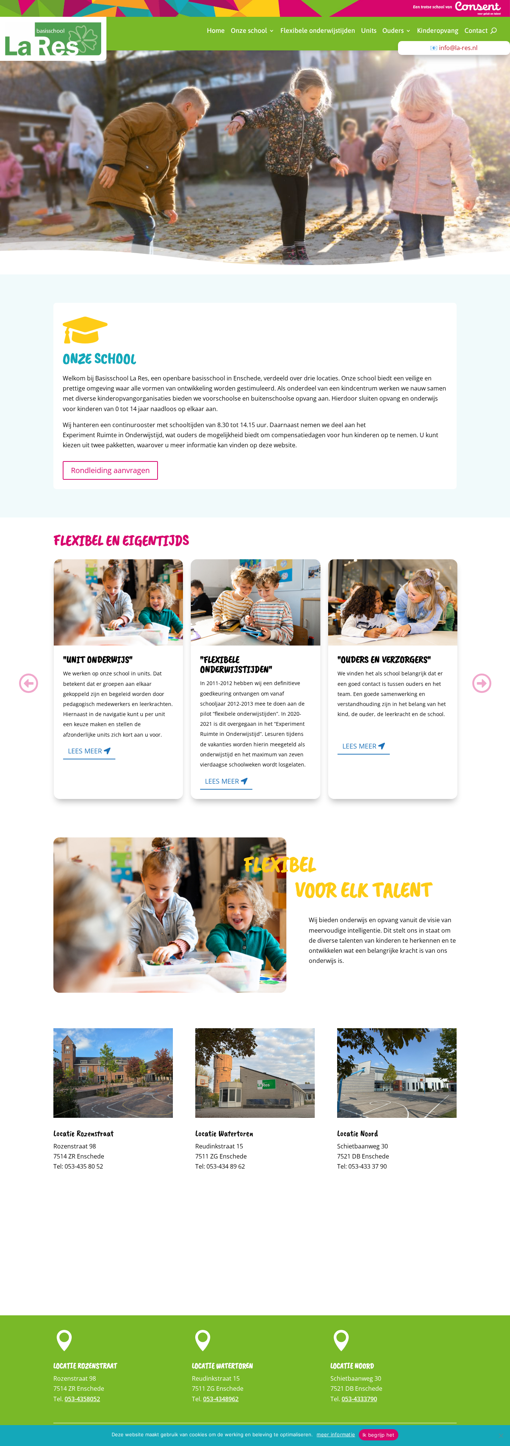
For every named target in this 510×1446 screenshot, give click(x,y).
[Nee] (500, 1435)
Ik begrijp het (379, 1435)
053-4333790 (359, 1399)
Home (216, 31)
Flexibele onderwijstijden (317, 31)
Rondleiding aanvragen (110, 470)
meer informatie (336, 1434)
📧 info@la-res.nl (454, 48)
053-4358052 (82, 1399)
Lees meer (85, 750)
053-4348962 (221, 1399)
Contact (476, 31)
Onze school (249, 31)
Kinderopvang (437, 31)
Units (368, 31)
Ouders (393, 31)
